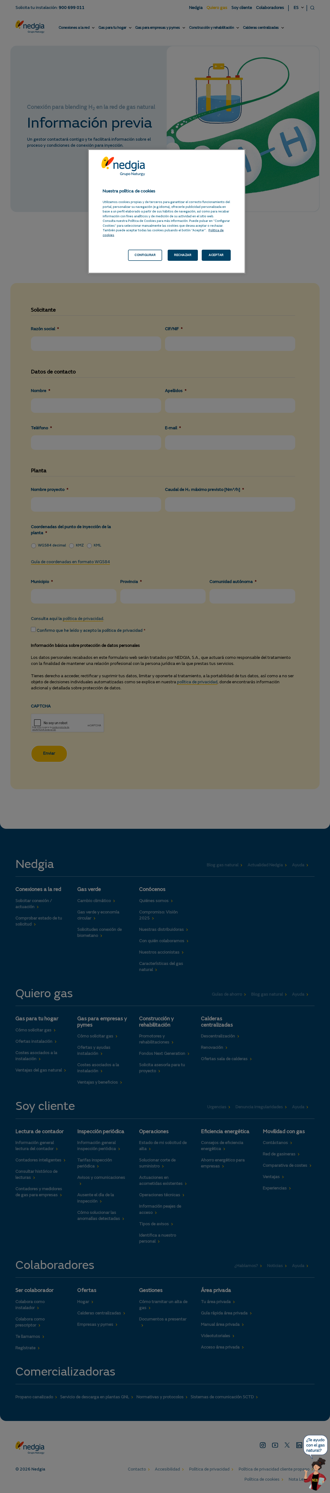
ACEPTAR (216, 255)
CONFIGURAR (145, 255)
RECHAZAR (182, 255)
